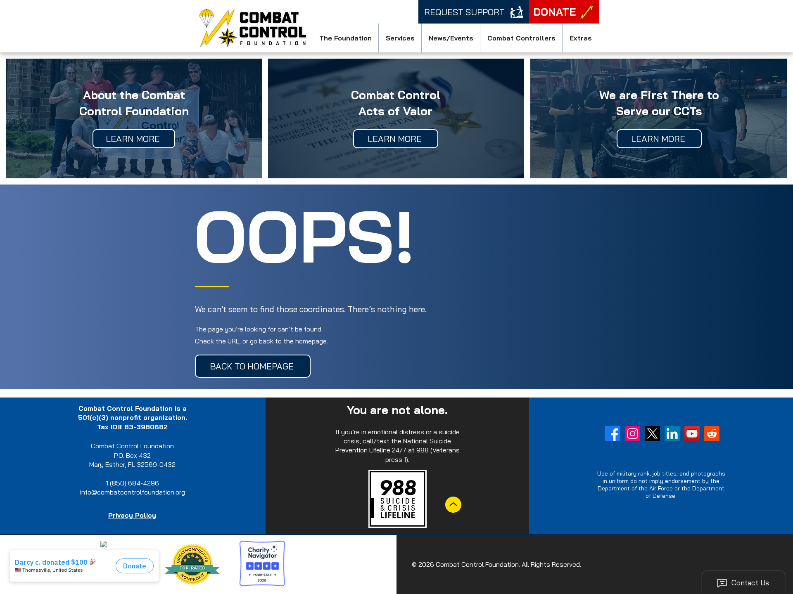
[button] (345, 38)
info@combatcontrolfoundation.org (132, 492)
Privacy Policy (132, 515)
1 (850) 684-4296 (132, 483)
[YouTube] (692, 433)
